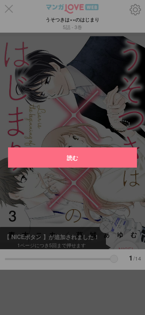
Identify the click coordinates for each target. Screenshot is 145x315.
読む (72, 157)
